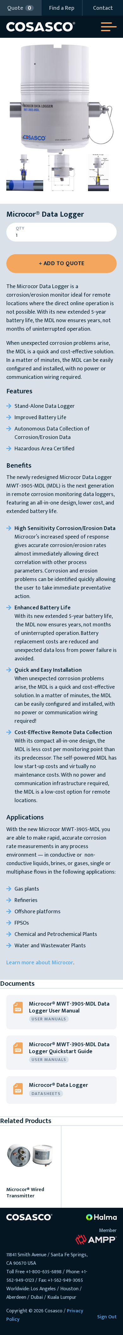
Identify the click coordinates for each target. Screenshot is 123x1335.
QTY (20, 228)
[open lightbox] (61, 99)
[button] (20, 8)
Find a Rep (61, 8)
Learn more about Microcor (39, 962)
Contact (103, 8)
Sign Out (107, 1317)
